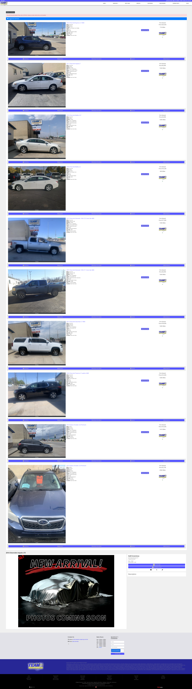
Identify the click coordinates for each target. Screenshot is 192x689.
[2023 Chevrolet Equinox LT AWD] (37, 38)
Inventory (115, 3)
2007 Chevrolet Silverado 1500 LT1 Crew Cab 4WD (80, 270)
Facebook (136, 677)
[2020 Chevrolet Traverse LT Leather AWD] (37, 394)
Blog (187, 3)
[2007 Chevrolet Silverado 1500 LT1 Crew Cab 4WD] (37, 291)
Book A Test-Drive (55, 678)
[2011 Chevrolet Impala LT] (37, 84)
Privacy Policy (136, 675)
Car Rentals (150, 3)
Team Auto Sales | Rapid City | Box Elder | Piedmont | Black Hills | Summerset (101, 682)
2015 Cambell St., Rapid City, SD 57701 (80, 639)
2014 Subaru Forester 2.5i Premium (76, 425)
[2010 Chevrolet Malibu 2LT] (37, 136)
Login (3, 0)
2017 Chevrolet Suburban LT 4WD (75, 321)
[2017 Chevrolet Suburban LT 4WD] (37, 342)
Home (104, 3)
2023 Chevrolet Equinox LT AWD (75, 23)
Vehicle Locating (82, 675)
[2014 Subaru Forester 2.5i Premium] (37, 440)
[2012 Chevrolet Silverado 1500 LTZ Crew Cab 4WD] (37, 239)
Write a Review (109, 675)
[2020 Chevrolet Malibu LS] (37, 187)
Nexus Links (163, 678)
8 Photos (36, 210)
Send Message (117, 653)
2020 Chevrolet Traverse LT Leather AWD (77, 373)
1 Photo (36, 542)
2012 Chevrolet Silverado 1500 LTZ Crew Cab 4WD (80, 218)
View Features (167, 58)
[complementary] (189, 686)
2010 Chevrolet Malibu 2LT (73, 115)
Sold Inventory (136, 679)
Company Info (176, 3)
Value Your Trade (145, 30)
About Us (29, 677)
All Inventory (29, 679)
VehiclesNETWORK (95, 683)
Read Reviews (162, 3)
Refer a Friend (83, 677)
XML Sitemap (163, 677)
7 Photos (36, 106)
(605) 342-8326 (169, 0)
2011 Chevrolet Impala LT (73, 63)
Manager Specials (55, 675)
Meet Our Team (29, 678)
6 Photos (36, 55)
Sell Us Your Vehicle (56, 679)
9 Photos (36, 313)
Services (138, 3)
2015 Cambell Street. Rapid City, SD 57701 (182, 0)
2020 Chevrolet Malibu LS (73, 167)
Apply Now (127, 3)
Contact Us (109, 677)
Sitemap (163, 675)
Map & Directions (109, 678)
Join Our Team (109, 679)
